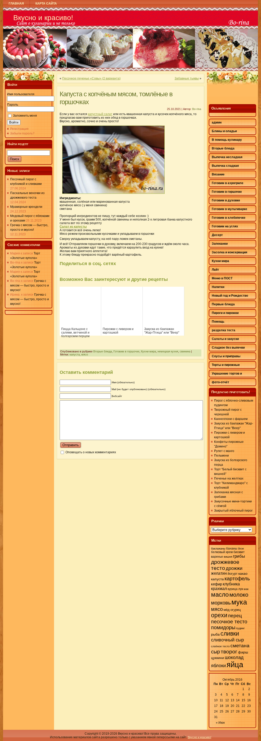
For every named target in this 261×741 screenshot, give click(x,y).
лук (240, 589)
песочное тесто (229, 621)
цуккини (217, 658)
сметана (240, 645)
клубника (231, 584)
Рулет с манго (224, 451)
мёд (227, 610)
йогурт (233, 573)
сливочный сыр (227, 639)
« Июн (220, 722)
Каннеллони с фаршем (230, 419)
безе (241, 548)
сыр (215, 651)
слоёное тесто (220, 646)
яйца (235, 664)
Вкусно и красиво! (43, 18)
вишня (228, 556)
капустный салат (100, 114)
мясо (84, 354)
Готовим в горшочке (126, 351)
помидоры (223, 627)
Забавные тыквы (187, 78)
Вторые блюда (102, 351)
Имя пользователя (20, 94)
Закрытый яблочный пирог (233, 510)
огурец (235, 610)
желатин (219, 573)
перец (235, 615)
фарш (243, 652)
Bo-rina (196, 109)
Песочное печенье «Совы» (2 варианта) (91, 78)
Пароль (12, 104)
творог (229, 652)
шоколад (234, 657)
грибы (239, 556)
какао (242, 573)
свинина (185, 351)
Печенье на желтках (228, 478)
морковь (221, 603)
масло (220, 594)
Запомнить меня (25, 115)
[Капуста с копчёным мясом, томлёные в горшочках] (113, 195)
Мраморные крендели (26, 207)
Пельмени (221, 455)
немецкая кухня (168, 351)
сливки (229, 633)
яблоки (218, 665)
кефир (216, 584)
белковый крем (222, 552)
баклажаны (218, 548)
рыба (215, 634)
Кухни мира (148, 351)
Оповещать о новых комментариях (91, 452)
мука (239, 602)
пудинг (240, 628)
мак (246, 589)
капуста (75, 354)
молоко (238, 595)
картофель (237, 578)
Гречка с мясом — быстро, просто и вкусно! (29, 285)
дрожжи (234, 568)
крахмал (219, 588)
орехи (219, 615)
